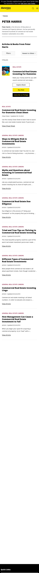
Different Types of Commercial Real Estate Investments (17, 260)
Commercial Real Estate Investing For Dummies (25, 72)
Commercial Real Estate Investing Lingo (19, 289)
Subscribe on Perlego (21, 95)
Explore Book (21, 85)
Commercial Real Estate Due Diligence (16, 202)
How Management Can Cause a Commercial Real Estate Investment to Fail (17, 319)
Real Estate (17, 67)
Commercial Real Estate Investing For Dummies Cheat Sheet (19, 111)
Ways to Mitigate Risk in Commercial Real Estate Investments (14, 141)
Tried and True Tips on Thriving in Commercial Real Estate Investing (19, 231)
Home (5, 16)
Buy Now (21, 90)
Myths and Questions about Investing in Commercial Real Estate (17, 172)
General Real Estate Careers (13, 135)
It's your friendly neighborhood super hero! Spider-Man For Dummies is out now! (19, 2)
